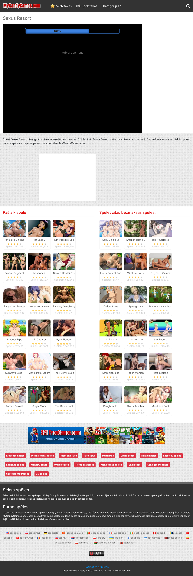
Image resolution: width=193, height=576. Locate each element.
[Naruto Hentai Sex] (64, 261)
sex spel (177, 532)
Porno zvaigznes (85, 464)
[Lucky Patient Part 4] (111, 261)
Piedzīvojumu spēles (42, 455)
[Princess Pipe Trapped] (14, 327)
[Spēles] (22, 6)
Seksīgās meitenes (157, 464)
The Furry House (64, 372)
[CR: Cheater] (39, 327)
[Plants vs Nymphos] (160, 294)
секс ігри (118, 537)
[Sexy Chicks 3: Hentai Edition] (111, 228)
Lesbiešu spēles (172, 455)
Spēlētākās (89, 6)
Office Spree (110, 306)
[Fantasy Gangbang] (64, 294)
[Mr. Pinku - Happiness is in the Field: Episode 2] (111, 327)
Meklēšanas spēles (111, 464)
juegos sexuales (74, 532)
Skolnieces (135, 464)
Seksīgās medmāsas (17, 473)
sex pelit (135, 537)
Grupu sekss (128, 455)
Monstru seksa (39, 464)
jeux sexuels (119, 532)
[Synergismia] (135, 294)
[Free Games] (96, 435)
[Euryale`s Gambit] (160, 261)
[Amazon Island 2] (135, 228)
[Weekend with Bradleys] (135, 261)
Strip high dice (110, 372)
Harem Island (160, 372)
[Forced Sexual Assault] (14, 394)
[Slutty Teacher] (135, 394)
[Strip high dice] (111, 361)
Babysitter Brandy (14, 306)
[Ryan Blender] (64, 327)
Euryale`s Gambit (160, 273)
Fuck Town (89, 455)
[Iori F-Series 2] (160, 228)
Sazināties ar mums (97, 566)
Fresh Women (136, 372)
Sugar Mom (39, 406)
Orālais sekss (61, 464)
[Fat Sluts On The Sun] (14, 228)
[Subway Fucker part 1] (14, 361)
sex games (15, 532)
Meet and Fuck (69, 455)
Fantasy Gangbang (64, 306)
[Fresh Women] (135, 361)
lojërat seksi (129, 542)
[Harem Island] (160, 361)
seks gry (101, 537)
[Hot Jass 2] (39, 228)
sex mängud (154, 537)
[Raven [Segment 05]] (14, 261)
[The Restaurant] (64, 394)
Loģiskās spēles (15, 464)
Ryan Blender (64, 339)
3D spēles (41, 473)
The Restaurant (64, 406)
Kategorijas (111, 6)
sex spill (161, 532)
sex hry (62, 537)
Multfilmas (108, 455)
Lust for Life (136, 339)
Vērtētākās (64, 6)
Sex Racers (160, 339)
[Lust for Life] (135, 327)
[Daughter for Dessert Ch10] (111, 394)
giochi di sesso (141, 532)
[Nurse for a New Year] (39, 294)
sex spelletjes (81, 537)
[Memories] (39, 261)
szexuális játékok (106, 542)
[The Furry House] (64, 361)
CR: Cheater (39, 339)
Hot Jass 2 (39, 239)
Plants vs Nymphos (160, 306)
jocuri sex (45, 537)
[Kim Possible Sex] (64, 228)
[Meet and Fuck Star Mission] (160, 394)
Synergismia (136, 306)
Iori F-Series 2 (160, 239)
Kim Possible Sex (64, 239)
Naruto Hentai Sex (64, 273)
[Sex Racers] (160, 327)
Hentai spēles (148, 455)
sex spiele (53, 532)
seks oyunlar (26, 537)
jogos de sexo (98, 532)
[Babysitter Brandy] (14, 294)
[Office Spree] (111, 294)
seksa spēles (175, 537)
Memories (39, 273)
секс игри (84, 542)
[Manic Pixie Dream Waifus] (39, 361)
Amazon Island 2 (135, 239)
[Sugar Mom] (39, 394)
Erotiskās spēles (15, 455)
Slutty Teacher (135, 406)
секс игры (34, 532)
